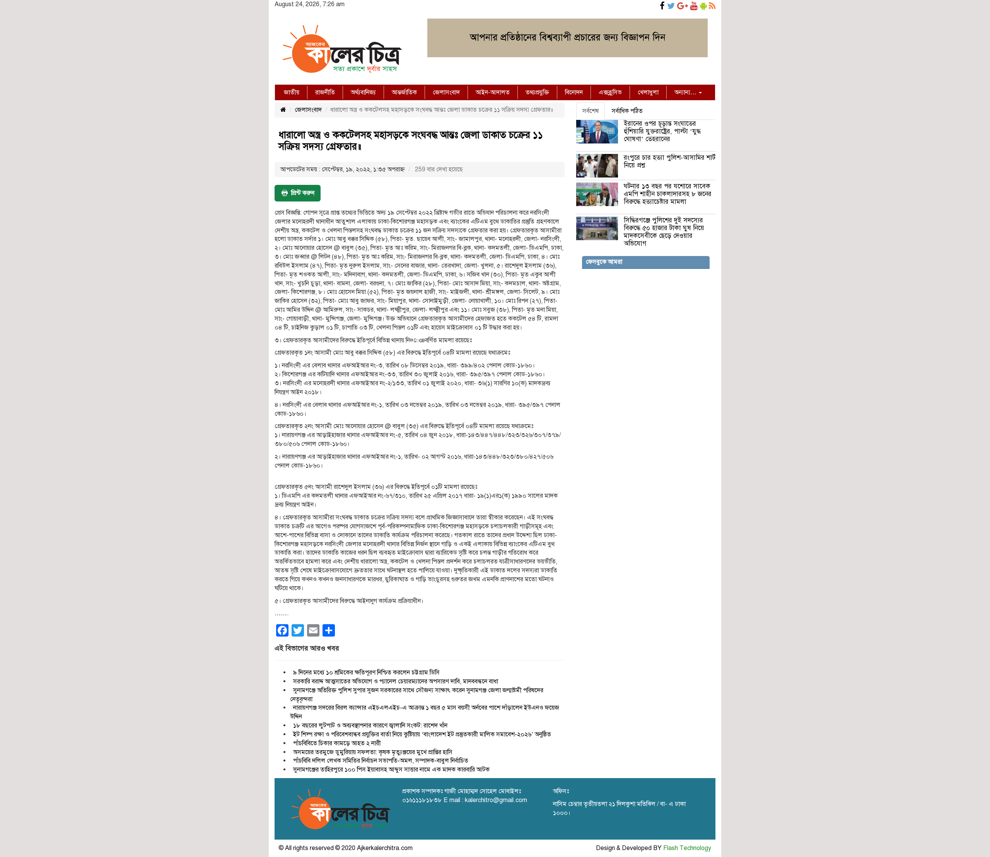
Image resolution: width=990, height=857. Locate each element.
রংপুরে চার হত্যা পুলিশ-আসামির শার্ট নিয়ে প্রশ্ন (669, 161)
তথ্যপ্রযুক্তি (537, 92)
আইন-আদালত (493, 92)
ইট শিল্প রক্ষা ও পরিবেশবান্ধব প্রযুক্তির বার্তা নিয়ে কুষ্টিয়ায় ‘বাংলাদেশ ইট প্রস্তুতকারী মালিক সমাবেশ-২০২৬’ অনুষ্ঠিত (422, 734)
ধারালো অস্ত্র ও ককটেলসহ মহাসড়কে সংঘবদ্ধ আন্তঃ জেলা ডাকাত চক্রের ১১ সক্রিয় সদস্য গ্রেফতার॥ (410, 140)
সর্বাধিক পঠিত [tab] (627, 111)
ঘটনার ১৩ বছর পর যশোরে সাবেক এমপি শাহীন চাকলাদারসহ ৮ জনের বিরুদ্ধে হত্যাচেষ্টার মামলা (668, 194)
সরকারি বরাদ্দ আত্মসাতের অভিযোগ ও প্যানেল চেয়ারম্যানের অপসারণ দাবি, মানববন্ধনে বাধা (395, 681)
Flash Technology (687, 848)
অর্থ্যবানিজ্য (363, 92)
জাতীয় (291, 92)
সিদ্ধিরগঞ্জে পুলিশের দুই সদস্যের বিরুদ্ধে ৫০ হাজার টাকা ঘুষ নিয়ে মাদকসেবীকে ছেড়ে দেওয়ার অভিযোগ (664, 232)
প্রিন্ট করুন (302, 193)
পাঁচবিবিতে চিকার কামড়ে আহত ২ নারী (337, 743)
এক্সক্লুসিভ (610, 92)
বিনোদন (574, 92)
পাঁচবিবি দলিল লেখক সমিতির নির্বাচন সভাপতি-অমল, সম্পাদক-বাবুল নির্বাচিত (380, 761)
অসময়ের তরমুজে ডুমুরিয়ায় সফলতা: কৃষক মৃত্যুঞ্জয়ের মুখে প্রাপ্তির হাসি (372, 752)
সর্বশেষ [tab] (590, 111)
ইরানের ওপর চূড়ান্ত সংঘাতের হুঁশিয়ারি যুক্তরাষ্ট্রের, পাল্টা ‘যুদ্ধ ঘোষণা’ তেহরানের (662, 131)
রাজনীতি (325, 92)
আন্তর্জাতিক (404, 92)
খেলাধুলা (648, 92)
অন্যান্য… (686, 92)
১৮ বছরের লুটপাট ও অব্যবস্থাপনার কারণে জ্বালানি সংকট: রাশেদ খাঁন (370, 725)
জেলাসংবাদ (446, 92)
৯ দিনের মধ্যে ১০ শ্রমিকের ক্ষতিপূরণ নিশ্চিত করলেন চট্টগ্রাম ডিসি (366, 672)
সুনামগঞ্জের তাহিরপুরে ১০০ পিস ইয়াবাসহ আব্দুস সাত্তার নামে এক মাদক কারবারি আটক (391, 769)
